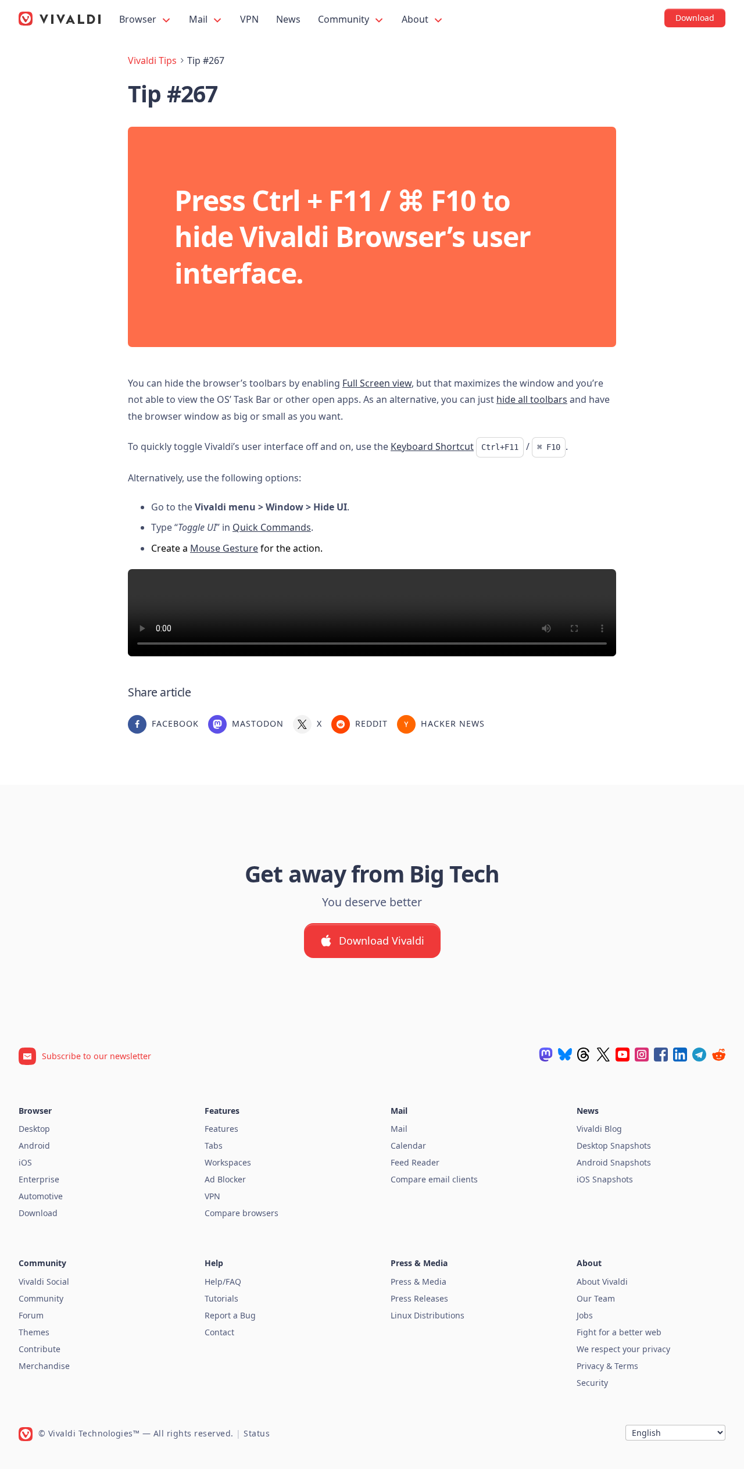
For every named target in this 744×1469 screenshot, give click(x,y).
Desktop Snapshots (614, 1145)
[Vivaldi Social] (546, 1054)
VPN (249, 19)
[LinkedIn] (680, 1054)
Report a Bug (230, 1315)
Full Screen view (377, 383)
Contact (219, 1332)
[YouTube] (622, 1054)
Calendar (408, 1145)
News (288, 19)
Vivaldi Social (44, 1281)
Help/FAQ (223, 1281)
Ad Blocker (225, 1179)
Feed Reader (415, 1162)
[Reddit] (718, 1054)
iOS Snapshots (605, 1179)
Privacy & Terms (607, 1365)
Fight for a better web (619, 1332)
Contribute (39, 1348)
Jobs (585, 1315)
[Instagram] (642, 1054)
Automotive (41, 1196)
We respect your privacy (623, 1348)
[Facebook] (661, 1054)
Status (257, 1433)
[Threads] (584, 1054)
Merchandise (44, 1365)
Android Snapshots (614, 1162)
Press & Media (418, 1281)
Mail (199, 19)
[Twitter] (603, 1054)
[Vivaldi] (60, 18)
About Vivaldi (602, 1281)
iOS (25, 1162)
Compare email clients (434, 1179)
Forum (31, 1315)
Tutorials (221, 1298)
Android (34, 1145)
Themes (34, 1332)
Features (221, 1128)
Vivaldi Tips (152, 60)
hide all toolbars (531, 399)
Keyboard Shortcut (432, 446)
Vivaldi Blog (599, 1128)
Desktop (34, 1128)
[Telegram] (699, 1054)
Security (592, 1382)
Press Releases (419, 1298)
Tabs (214, 1145)
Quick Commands (272, 527)
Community (344, 19)
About (416, 19)
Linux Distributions (427, 1315)
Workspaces (228, 1162)
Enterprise (39, 1179)
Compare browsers (241, 1212)
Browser (139, 19)
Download (38, 1212)
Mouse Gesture (224, 548)
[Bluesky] (565, 1054)
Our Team (596, 1298)
